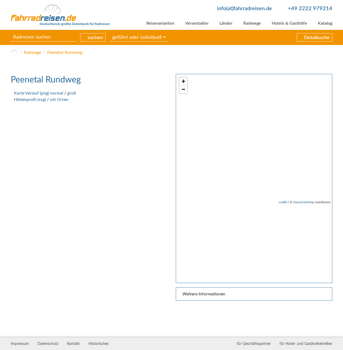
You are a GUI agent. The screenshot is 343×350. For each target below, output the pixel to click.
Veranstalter (197, 23)
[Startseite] (14, 52)
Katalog (325, 23)
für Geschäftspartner (254, 344)
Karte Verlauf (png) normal (38, 93)
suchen (95, 37)
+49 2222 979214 (310, 8)
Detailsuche (317, 37)
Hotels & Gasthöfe (289, 23)
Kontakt (73, 344)
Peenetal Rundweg (64, 52)
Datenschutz (48, 344)
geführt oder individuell (137, 37)
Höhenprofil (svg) (30, 99)
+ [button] (183, 81)
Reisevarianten (160, 23)
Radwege (252, 23)
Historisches (98, 344)
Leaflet (283, 202)
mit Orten (59, 99)
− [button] (183, 89)
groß (71, 93)
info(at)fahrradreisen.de (244, 8)
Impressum (20, 344)
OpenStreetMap (303, 202)
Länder (226, 23)
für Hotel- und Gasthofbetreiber (305, 344)
